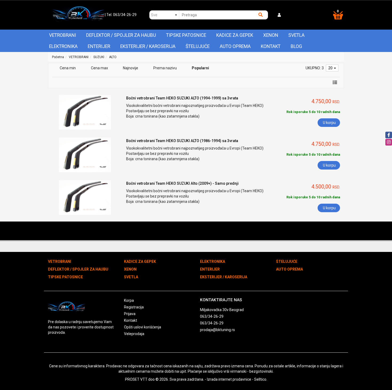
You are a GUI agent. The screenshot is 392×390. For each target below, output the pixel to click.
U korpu (329, 122)
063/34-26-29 (211, 316)
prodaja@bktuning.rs (217, 330)
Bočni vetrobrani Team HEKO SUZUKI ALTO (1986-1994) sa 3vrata (182, 141)
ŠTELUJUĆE (198, 46)
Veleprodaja (134, 334)
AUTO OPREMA (235, 46)
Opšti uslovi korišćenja (142, 327)
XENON (270, 35)
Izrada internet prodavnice (229, 379)
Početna (58, 57)
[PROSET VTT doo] (78, 15)
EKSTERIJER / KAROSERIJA (147, 46)
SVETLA (296, 35)
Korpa (129, 300)
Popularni (200, 68)
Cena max (99, 68)
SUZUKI (98, 57)
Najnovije (130, 68)
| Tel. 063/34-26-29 (121, 15)
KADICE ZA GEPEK (234, 35)
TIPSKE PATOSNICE (186, 35)
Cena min (68, 68)
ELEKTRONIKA (63, 46)
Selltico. (260, 379)
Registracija (134, 307)
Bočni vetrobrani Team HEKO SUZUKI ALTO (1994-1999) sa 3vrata (182, 98)
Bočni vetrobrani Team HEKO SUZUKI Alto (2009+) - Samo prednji (182, 183)
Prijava (129, 314)
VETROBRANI (62, 35)
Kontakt (271, 46)
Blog (296, 46)
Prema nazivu (165, 68)
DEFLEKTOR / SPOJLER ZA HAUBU (121, 35)
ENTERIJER (99, 46)
